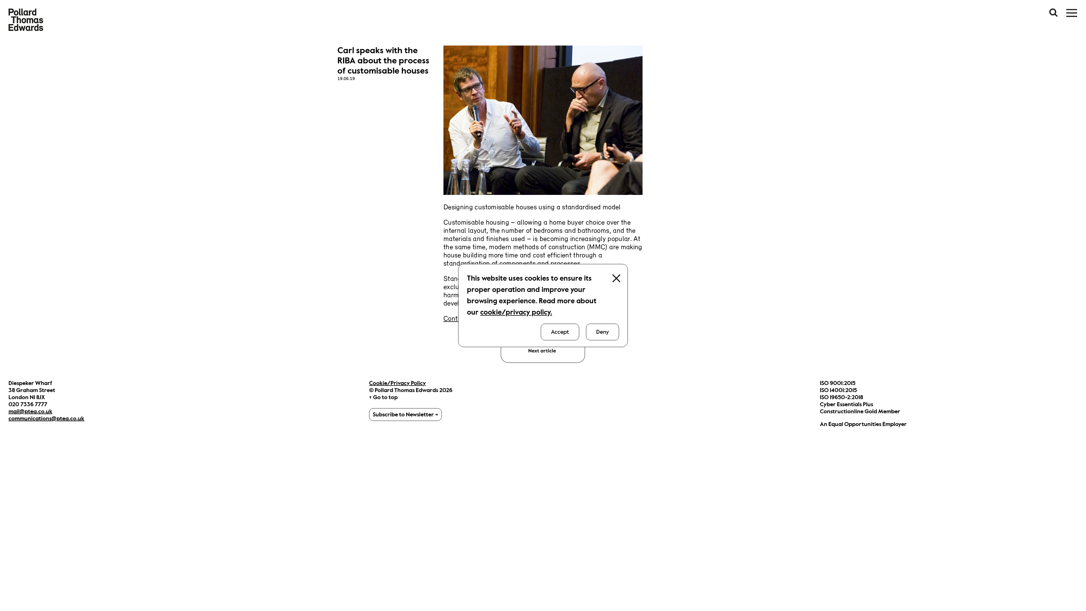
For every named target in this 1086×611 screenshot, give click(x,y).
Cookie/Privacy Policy (397, 383)
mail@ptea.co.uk (30, 411)
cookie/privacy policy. (516, 312)
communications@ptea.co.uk (46, 418)
